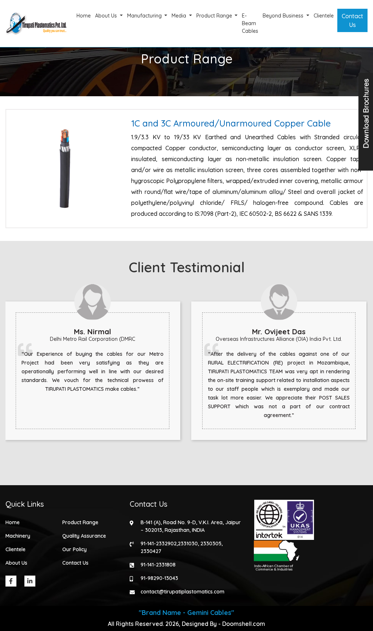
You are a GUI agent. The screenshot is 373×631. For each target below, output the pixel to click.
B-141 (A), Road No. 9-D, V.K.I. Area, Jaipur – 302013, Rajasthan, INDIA (191, 526)
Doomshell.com (243, 623)
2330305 (210, 543)
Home (83, 15)
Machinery (17, 536)
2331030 (188, 543)
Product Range (214, 15)
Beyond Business (284, 15)
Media (180, 15)
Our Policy (74, 549)
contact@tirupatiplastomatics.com (182, 591)
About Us (106, 15)
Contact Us (352, 20)
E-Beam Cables (250, 23)
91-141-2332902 (159, 543)
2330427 (151, 551)
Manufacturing (145, 15)
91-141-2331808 (158, 564)
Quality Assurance (84, 536)
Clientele (324, 15)
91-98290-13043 (159, 578)
